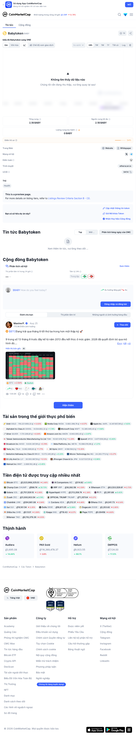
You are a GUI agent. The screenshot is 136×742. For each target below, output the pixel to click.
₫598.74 (27, 506)
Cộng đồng (106, 651)
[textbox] (56, 313)
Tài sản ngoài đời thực (16, 691)
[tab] (25, 45)
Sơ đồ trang (10, 732)
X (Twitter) (105, 645)
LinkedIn (104, 680)
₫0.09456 (98, 531)
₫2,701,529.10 (24, 511)
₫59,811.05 (58, 526)
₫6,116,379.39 (25, 536)
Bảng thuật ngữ (76, 668)
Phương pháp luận (46, 686)
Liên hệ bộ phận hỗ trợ (80, 657)
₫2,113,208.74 (69, 511)
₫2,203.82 (100, 526)
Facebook (105, 668)
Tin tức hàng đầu (13, 668)
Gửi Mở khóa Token (115, 233)
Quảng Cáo (10, 651)
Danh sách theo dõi (14, 720)
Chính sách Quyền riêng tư (50, 657)
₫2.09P (64, 15)
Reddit (103, 674)
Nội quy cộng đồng (46, 674)
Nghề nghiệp (43, 697)
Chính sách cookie (46, 668)
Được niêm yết (76, 645)
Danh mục (9, 715)
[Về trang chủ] (17, 15)
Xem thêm (124, 285)
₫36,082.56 (69, 506)
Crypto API (10, 680)
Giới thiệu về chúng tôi (48, 645)
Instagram (105, 662)
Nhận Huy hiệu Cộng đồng (118, 238)
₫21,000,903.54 (25, 516)
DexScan (9, 686)
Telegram (105, 657)
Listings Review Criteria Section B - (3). (69, 217)
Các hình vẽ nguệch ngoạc (18, 726)
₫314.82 (73, 501)
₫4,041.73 (107, 521)
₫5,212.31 (67, 521)
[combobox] (78, 45)
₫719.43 (61, 531)
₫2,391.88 (109, 511)
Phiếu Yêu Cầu (76, 651)
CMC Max (9, 662)
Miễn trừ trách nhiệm (47, 680)
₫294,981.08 (25, 521)
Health (7, 205)
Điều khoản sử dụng (47, 651)
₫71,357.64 (73, 516)
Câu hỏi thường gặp (79, 662)
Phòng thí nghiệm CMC (16, 657)
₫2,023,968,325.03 (27, 501)
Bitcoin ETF (10, 674)
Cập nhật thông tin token (118, 227)
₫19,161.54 (21, 526)
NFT (6, 709)
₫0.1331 (23, 531)
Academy (9, 645)
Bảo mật (40, 691)
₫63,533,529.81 (111, 506)
